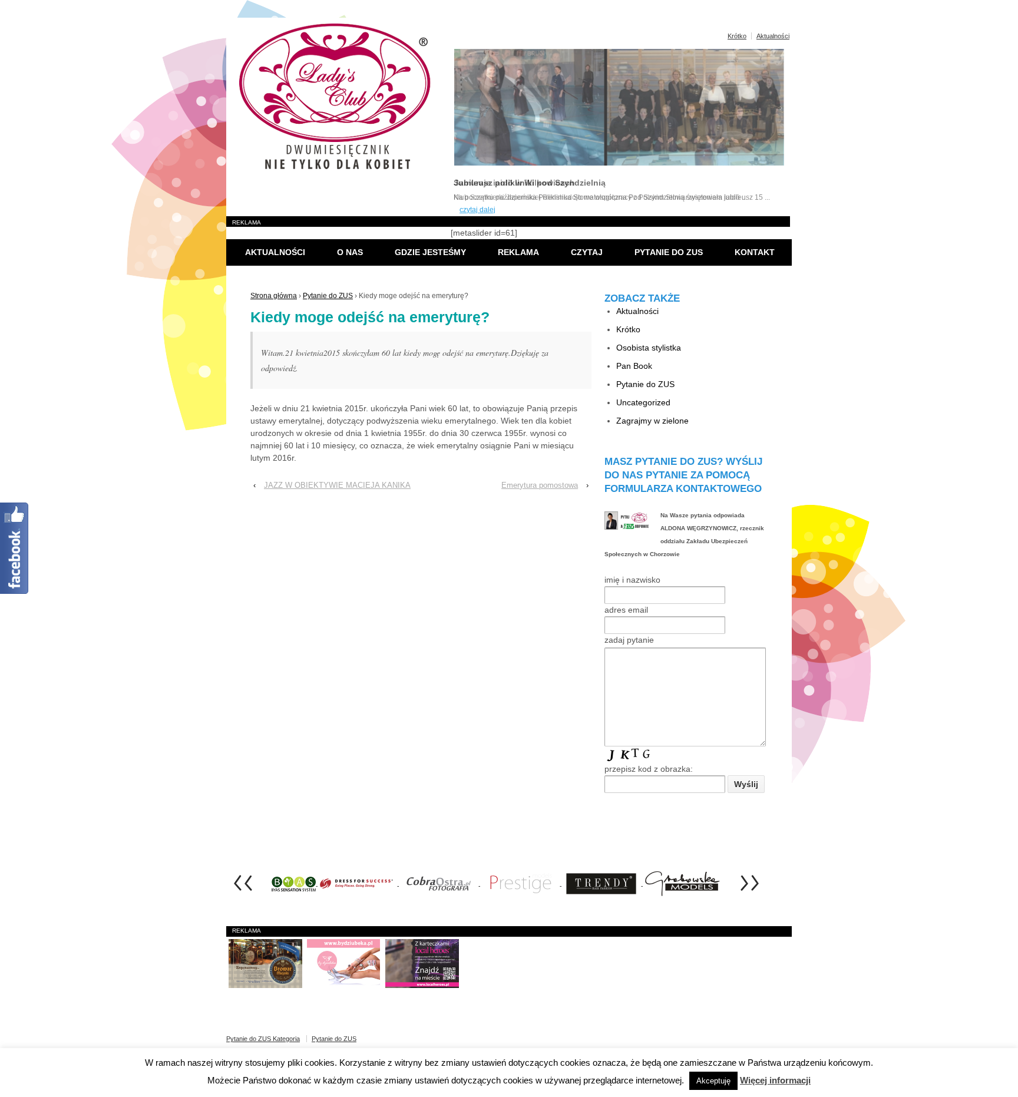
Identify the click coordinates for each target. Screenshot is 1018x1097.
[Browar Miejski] (265, 963)
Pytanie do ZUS (668, 252)
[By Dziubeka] (344, 963)
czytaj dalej (477, 210)
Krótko (737, 35)
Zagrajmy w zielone (652, 420)
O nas (350, 252)
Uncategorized (643, 402)
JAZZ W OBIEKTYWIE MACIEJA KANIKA (337, 485)
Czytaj (587, 252)
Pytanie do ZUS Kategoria (263, 1038)
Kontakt (755, 252)
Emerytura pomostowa (539, 485)
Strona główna (273, 296)
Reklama (518, 252)
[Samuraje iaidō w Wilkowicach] (619, 163)
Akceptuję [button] (713, 1080)
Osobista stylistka (648, 347)
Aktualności (772, 35)
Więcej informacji (775, 1080)
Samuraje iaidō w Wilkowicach (514, 182)
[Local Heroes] (422, 963)
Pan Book (634, 366)
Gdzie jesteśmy (430, 252)
